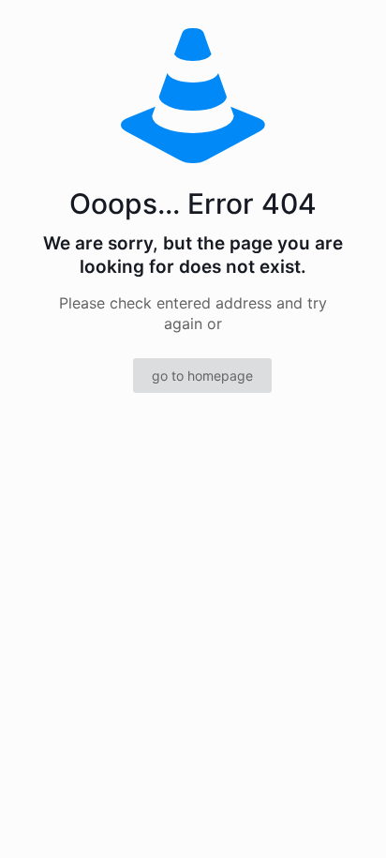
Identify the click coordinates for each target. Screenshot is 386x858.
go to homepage (202, 376)
